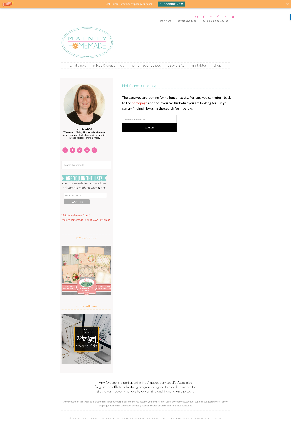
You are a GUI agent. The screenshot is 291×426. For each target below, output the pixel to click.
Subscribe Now (171, 4)
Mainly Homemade (87, 42)
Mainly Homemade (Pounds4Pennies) (112, 418)
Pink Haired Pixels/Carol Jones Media (199, 418)
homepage (139, 103)
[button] (145, 4)
